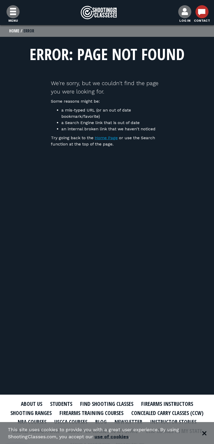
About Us (31, 403)
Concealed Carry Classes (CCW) (167, 413)
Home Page (106, 137)
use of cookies (111, 436)
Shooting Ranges (31, 413)
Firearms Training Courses (91, 413)
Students (61, 403)
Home (14, 31)
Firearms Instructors (167, 403)
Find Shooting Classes (106, 403)
